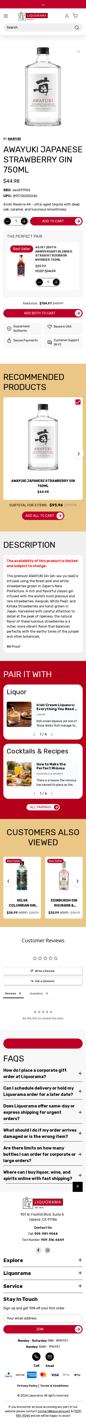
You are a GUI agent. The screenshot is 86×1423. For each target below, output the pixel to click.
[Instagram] (47, 1250)
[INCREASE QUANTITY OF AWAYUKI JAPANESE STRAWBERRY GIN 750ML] (24, 221)
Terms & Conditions (54, 1385)
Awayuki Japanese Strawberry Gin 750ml (43, 483)
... (43, 4)
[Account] (66, 15)
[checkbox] (78, 402)
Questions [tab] (36, 993)
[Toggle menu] (5, 15)
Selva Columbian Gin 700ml (22, 903)
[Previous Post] (34, 734)
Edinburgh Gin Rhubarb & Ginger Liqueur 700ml (64, 903)
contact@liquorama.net (54, 1411)
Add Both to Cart (40, 313)
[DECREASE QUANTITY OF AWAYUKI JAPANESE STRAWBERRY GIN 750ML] (7, 221)
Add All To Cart (39, 516)
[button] (79, 454)
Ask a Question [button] (44, 981)
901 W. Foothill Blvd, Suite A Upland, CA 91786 (43, 1217)
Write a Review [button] (45, 971)
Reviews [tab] (10, 993)
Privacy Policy (27, 1385)
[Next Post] (51, 734)
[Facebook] (38, 1250)
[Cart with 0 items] (78, 15)
